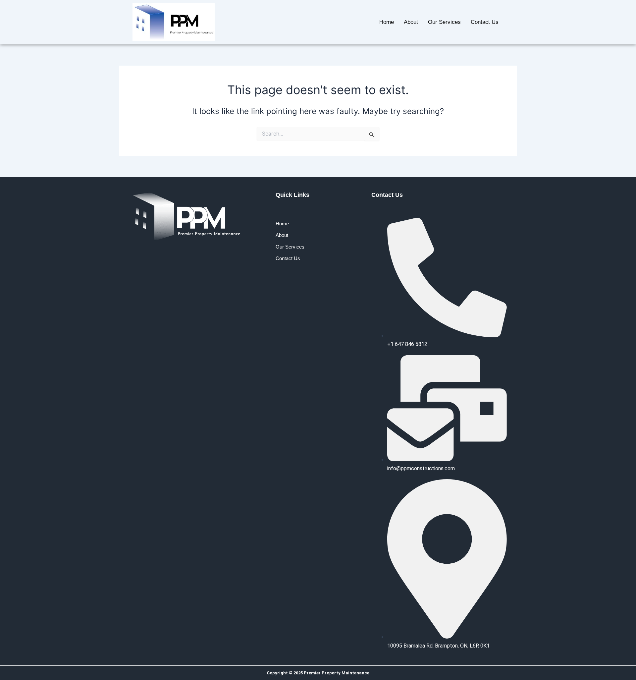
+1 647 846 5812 (407, 344)
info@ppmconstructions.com (421, 468)
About (411, 22)
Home (386, 22)
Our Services (444, 22)
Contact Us (485, 22)
